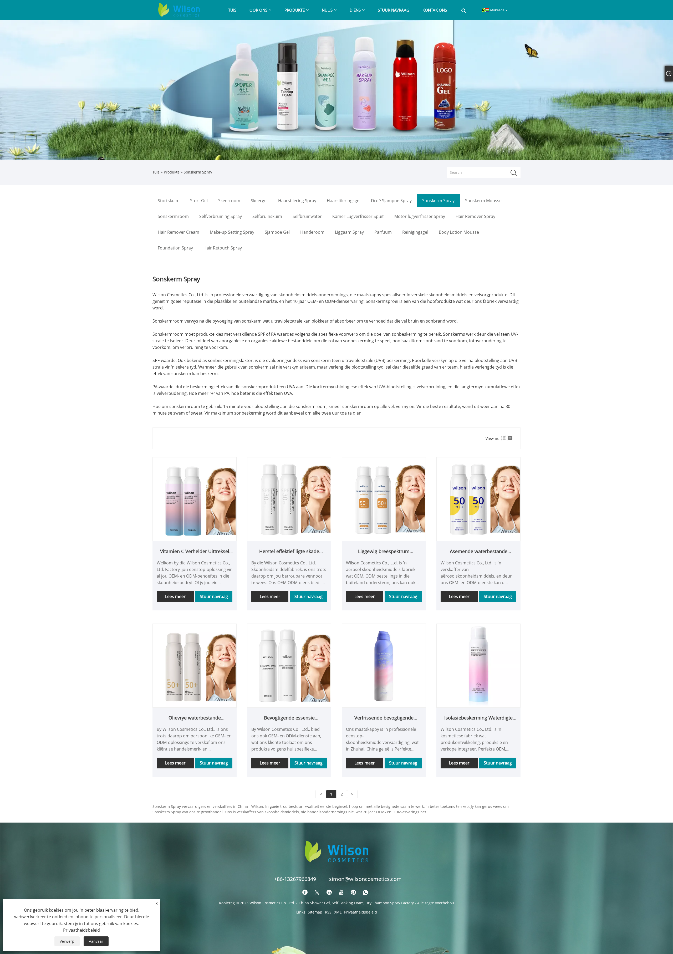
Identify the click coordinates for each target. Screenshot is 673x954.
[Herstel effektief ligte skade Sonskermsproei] (289, 498)
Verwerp (67, 941)
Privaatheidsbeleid (360, 912)
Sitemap (315, 912)
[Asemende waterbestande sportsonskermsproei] (478, 498)
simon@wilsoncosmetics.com (365, 878)
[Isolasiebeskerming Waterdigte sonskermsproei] (478, 664)
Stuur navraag (214, 596)
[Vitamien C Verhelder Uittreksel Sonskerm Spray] (194, 498)
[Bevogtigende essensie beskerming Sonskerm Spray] (289, 664)
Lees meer (175, 596)
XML (337, 912)
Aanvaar (96, 941)
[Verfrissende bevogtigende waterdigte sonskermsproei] (384, 664)
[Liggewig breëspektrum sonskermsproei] (384, 498)
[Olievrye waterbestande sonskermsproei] (194, 664)
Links (300, 912)
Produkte (172, 172)
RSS (328, 912)
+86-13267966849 (295, 878)
